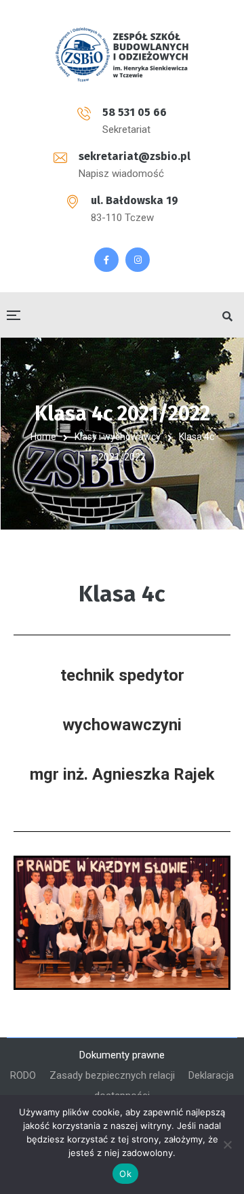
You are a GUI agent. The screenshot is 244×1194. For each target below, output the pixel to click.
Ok (125, 1173)
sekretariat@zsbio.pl (134, 156)
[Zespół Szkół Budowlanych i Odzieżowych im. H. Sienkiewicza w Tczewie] (122, 54)
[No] (227, 1144)
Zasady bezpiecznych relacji (112, 1075)
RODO (23, 1075)
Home (43, 436)
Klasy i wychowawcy (118, 436)
